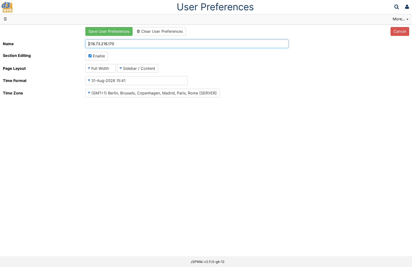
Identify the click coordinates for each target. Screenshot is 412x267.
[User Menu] (407, 6)
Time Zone (13, 93)
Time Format (14, 80)
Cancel (400, 31)
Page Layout (14, 68)
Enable (98, 56)
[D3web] (21, 7)
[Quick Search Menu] (396, 6)
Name (8, 43)
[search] (396, 6)
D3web (20, 7)
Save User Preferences (108, 31)
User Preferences (215, 7)
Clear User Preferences (161, 31)
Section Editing (17, 55)
